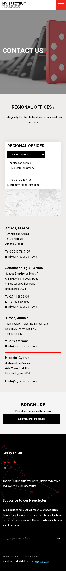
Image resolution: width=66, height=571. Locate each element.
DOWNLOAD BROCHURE (32, 419)
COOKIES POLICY (32, 556)
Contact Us (9, 462)
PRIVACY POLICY (10, 556)
